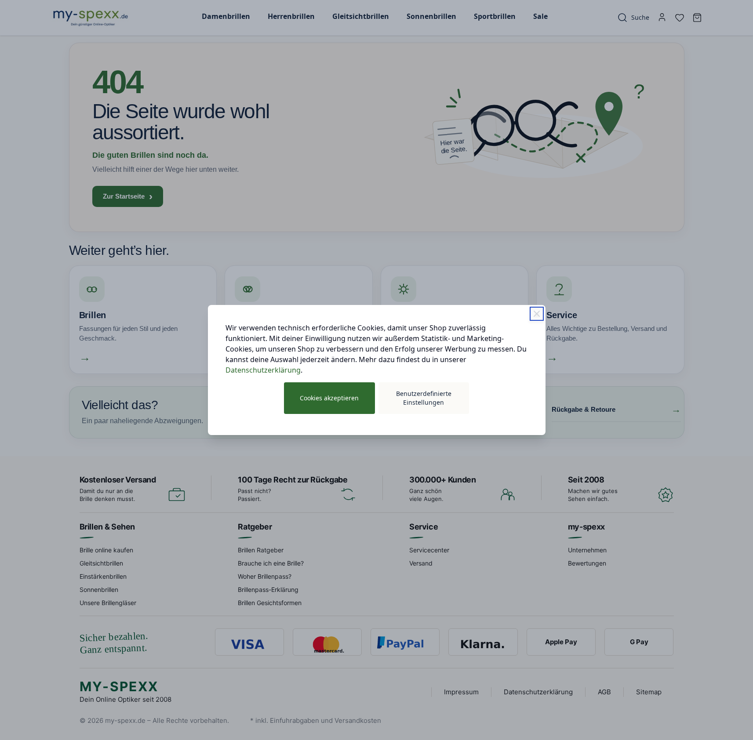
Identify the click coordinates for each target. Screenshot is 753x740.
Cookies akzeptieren (329, 398)
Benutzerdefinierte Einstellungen (423, 397)
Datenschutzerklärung (263, 370)
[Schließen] (536, 313)
